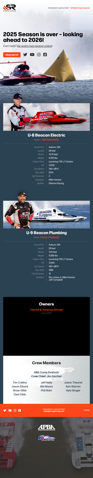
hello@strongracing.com (80, 8)
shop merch (11, 54)
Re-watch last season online (34, 46)
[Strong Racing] (16, 8)
